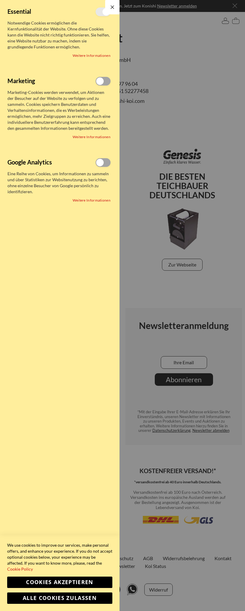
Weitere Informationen (92, 55)
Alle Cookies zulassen (60, 598)
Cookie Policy (20, 569)
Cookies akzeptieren (60, 582)
